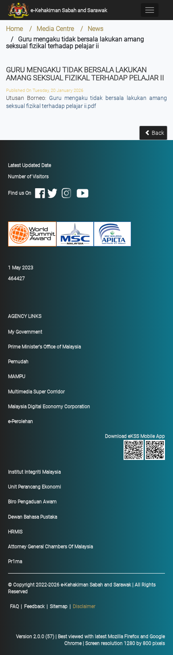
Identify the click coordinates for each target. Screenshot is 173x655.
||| (52, 606)
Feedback (34, 606)
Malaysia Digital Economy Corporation (49, 406)
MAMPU (16, 376)
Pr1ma (15, 561)
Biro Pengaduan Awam (32, 501)
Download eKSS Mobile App (135, 436)
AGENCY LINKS (24, 316)
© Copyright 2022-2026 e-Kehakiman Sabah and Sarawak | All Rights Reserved (82, 588)
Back (157, 133)
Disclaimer (84, 606)
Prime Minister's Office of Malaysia (44, 347)
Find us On (21, 192)
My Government (25, 332)
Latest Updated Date (29, 165)
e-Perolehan (20, 421)
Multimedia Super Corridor (36, 392)
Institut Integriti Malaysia (34, 472)
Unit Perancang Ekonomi (34, 487)
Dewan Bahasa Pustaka (32, 517)
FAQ (14, 606)
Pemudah (18, 361)
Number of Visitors (28, 176)
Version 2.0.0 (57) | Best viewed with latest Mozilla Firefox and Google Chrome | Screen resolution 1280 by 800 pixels (90, 640)
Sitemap (59, 606)
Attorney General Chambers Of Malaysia (50, 546)
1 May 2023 (20, 268)
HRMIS (15, 532)
